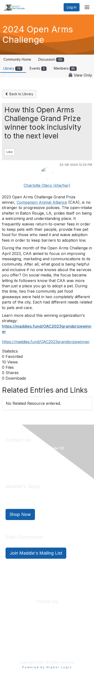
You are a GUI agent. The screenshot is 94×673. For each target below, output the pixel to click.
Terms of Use (64, 630)
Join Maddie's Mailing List (36, 553)
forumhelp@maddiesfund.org (39, 465)
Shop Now (20, 514)
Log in (71, 7)
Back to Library (20, 94)
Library (12, 68)
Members (64, 68)
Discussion (50, 59)
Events (37, 68)
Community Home (17, 59)
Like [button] (10, 152)
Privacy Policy (39, 630)
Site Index (15, 630)
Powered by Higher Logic (47, 667)
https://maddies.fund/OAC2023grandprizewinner (46, 341)
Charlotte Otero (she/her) (47, 185)
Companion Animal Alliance (42, 202)
